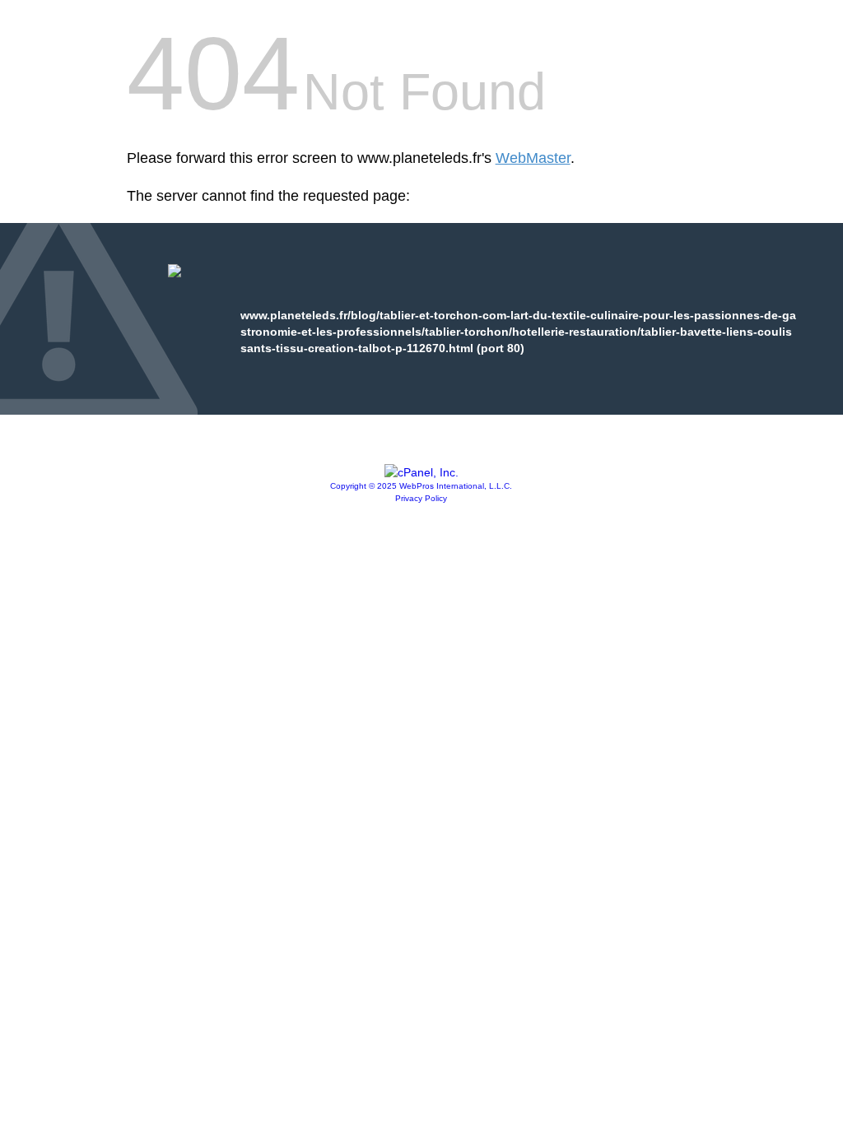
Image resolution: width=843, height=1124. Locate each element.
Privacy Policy (421, 498)
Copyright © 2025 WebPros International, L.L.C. (421, 485)
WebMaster (533, 158)
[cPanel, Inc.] (421, 472)
